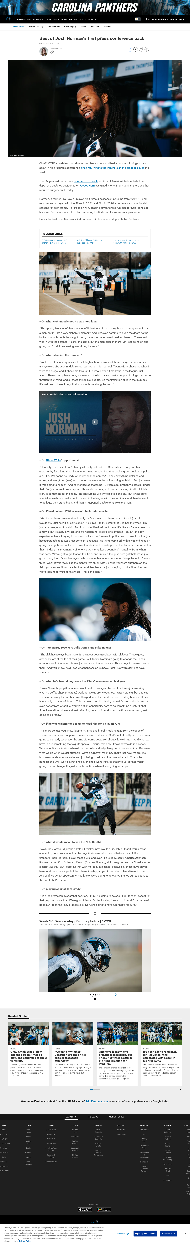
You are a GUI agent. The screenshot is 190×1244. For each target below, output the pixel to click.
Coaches (3, 1148)
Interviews (51, 1139)
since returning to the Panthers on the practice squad (112, 167)
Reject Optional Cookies (145, 1233)
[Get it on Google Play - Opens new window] (104, 1210)
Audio (28, 1136)
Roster (3, 1130)
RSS (144, 1134)
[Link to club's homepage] (7, 19)
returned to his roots (86, 181)
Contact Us (144, 1162)
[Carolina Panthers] (95, 1222)
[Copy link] (147, 49)
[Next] (115, 994)
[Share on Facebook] (130, 51)
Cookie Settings (122, 1233)
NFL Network (51, 1143)
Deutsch (28, 1153)
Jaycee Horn (87, 185)
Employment (144, 1130)
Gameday (75, 1136)
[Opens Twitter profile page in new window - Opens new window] (52, 52)
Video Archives (51, 1162)
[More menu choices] (99, 19)
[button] (95, 422)
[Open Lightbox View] (95, 966)
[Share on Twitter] (135, 51)
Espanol (28, 1157)
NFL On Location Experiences (98, 1152)
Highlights (51, 1134)
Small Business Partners (144, 1168)
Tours (168, 1176)
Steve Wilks (53, 460)
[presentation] (181, 1089)
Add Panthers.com (97, 1101)
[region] (95, 1234)
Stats (4, 1157)
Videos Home (51, 1130)
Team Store (121, 1130)
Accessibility (167, 1180)
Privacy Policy (25, 1241)
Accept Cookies (168, 1233)
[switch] (138, 19)
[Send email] (141, 51)
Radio (28, 1148)
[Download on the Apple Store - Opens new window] (85, 1209)
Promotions (121, 1134)
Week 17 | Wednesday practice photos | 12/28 (75, 921)
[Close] (185, 1234)
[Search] (146, 19)
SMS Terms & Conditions (144, 1155)
